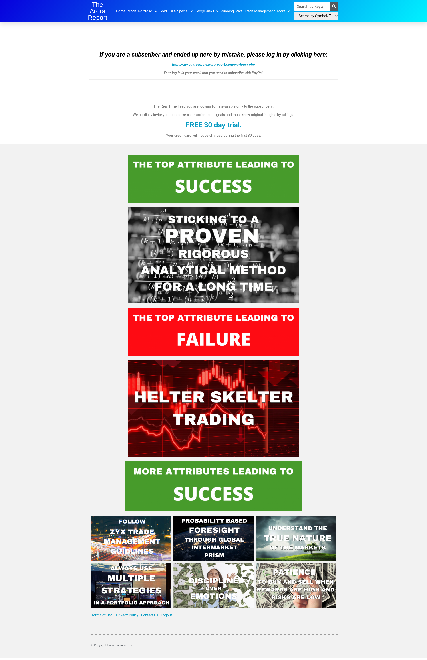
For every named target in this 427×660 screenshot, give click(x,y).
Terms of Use (102, 615)
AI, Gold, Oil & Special (171, 11)
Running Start (231, 11)
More (281, 11)
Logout (166, 615)
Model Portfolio (139, 11)
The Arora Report (97, 11)
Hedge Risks (204, 11)
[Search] (334, 6)
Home (120, 11)
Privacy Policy (127, 615)
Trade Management (260, 11)
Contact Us (149, 615)
